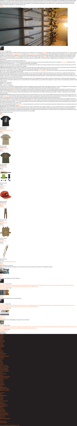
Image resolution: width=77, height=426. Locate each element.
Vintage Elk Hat (3, 204)
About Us (2, 402)
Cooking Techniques (4, 377)
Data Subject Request (4, 414)
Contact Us (2, 409)
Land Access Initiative (4, 371)
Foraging (1, 379)
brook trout (13, 54)
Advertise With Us (3, 422)
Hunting (1, 334)
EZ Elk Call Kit (2, 185)
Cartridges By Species (4, 356)
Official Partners (3, 421)
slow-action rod (17, 63)
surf (68, 52)
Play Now (6, 289)
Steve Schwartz (3, 51)
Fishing (1, 6)
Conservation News (4, 365)
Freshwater (2, 345)
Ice (0, 349)
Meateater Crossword (4, 388)
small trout (40, 70)
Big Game (2, 335)
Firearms (1, 352)
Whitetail (1, 337)
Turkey (1, 338)
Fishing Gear (2, 316)
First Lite (2, 396)
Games (1, 386)
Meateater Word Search (4, 390)
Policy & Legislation (4, 368)
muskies (35, 54)
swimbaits (30, 54)
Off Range (2, 357)
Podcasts (2, 382)
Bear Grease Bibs (3, 222)
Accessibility (2, 410)
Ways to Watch (3, 373)
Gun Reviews (2, 354)
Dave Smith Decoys (4, 400)
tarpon (16, 56)
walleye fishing (6, 96)
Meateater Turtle (3, 387)
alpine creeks (19, 54)
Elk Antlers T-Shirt (3, 167)
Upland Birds (2, 341)
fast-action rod (64, 62)
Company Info (2, 403)
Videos (1, 372)
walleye (20, 104)
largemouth (44, 52)
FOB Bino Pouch (3, 241)
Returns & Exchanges (10, 425)
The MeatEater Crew (4, 405)
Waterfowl (2, 340)
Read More (2, 289)
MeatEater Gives (3, 406)
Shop (1, 394)
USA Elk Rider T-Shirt (4, 148)
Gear (1, 317)
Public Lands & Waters (4, 367)
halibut (2, 71)
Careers (1, 407)
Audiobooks (2, 384)
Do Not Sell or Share (4, 413)
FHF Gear (2, 398)
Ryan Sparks (2, 325)
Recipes (1, 375)
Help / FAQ (2, 417)
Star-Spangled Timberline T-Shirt (6, 130)
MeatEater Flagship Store (5, 418)
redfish (15, 90)
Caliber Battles (3, 353)
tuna (5, 71)
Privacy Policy (3, 411)
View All (1, 342)
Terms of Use (2, 415)
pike (32, 100)
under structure (18, 101)
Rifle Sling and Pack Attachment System (8, 261)
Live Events (2, 392)
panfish (45, 70)
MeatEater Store (3, 395)
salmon (17, 104)
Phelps (1, 399)
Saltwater (2, 346)
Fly (0, 274)
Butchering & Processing (5, 376)
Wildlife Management (4, 369)
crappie (44, 56)
